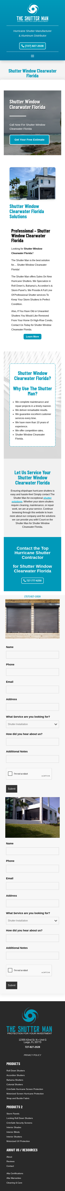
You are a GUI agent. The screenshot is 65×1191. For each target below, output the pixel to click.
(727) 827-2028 (34, 45)
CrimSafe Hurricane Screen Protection (24, 1089)
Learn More (32, 336)
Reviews (10, 1161)
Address (11, 699)
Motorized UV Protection (18, 1141)
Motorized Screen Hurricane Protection (25, 1093)
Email (9, 681)
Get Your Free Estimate (29, 139)
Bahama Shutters (14, 1080)
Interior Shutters (14, 1136)
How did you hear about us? (24, 734)
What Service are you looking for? (28, 716)
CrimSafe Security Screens (19, 1123)
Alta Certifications (14, 1173)
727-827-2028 (32, 1047)
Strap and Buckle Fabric (17, 1098)
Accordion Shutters (15, 1075)
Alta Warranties (13, 1178)
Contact (10, 1166)
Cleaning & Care (14, 1183)
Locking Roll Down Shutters (19, 1118)
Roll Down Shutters (15, 1070)
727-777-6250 (34, 580)
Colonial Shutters (14, 1084)
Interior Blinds (13, 1132)
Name (9, 647)
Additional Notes (17, 751)
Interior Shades (13, 1127)
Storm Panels (12, 1113)
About (9, 1157)
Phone (10, 664)
